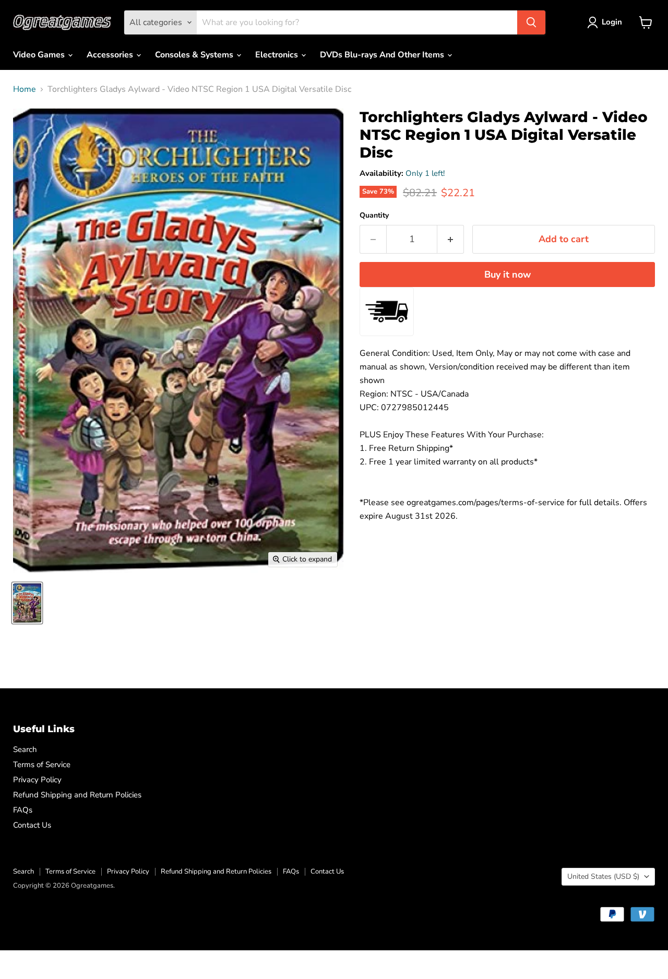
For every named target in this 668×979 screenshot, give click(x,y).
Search (25, 749)
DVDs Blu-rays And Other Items (383, 55)
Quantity (374, 215)
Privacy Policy (37, 779)
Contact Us (32, 825)
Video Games (40, 55)
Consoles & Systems (195, 55)
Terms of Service (41, 764)
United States (603, 876)
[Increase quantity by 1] (450, 239)
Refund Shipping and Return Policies (77, 795)
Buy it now (507, 274)
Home (24, 89)
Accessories (111, 55)
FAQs (22, 810)
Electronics (277, 55)
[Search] (531, 22)
